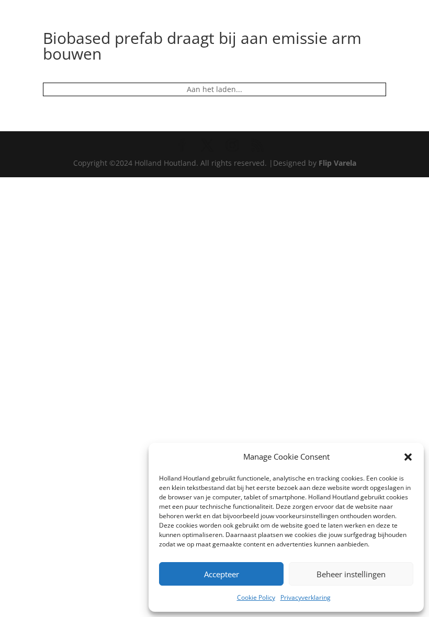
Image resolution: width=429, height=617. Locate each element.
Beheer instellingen (351, 574)
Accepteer (221, 574)
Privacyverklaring (305, 597)
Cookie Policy (256, 597)
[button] (408, 457)
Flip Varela (337, 163)
